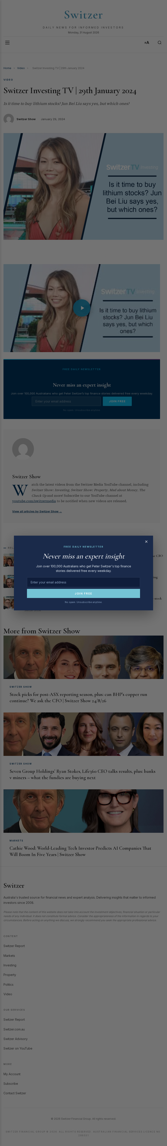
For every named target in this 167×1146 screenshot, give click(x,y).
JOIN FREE (83, 593)
